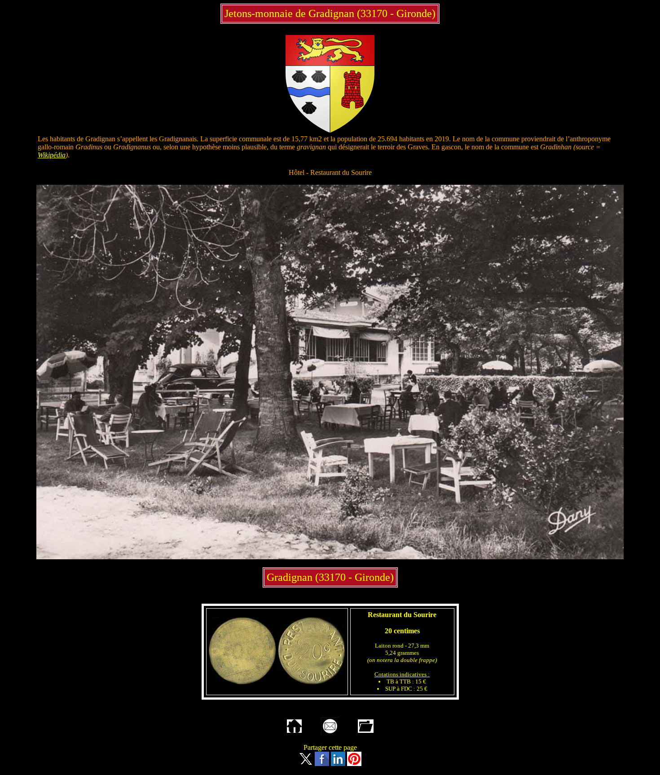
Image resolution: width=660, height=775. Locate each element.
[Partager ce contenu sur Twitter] (306, 763)
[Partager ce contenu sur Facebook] (322, 763)
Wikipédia (52, 155)
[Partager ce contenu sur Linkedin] (338, 763)
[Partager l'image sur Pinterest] (354, 763)
